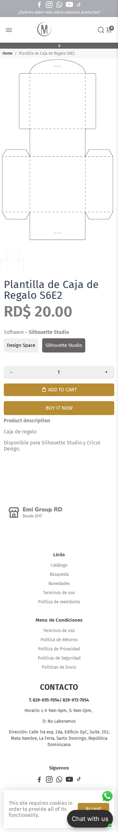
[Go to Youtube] (69, 5)
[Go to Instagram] (49, 5)
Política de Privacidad (59, 649)
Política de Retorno (59, 639)
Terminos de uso (59, 592)
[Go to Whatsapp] (59, 5)
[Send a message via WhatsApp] (107, 796)
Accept (93, 809)
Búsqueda (59, 574)
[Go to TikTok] (79, 5)
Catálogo (59, 565)
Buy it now (59, 408)
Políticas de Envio (59, 667)
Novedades (59, 583)
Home (8, 53)
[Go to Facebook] (39, 5)
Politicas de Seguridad (59, 658)
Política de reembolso (59, 602)
